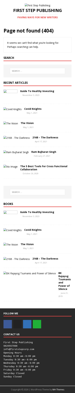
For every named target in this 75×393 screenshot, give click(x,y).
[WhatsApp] (37, 324)
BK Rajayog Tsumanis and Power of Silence (64, 281)
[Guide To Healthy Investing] (10, 98)
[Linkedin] (27, 324)
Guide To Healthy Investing (37, 91)
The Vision (27, 123)
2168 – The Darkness (45, 137)
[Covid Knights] (12, 109)
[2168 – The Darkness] (16, 137)
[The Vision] (10, 123)
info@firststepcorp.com (18, 349)
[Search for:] (37, 71)
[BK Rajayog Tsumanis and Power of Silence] (29, 273)
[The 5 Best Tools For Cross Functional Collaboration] (10, 166)
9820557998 (10, 346)
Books (8, 204)
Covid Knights (33, 108)
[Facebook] (7, 324)
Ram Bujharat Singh (43, 151)
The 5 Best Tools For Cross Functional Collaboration (43, 168)
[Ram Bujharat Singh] (16, 152)
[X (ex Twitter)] (17, 324)
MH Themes (58, 389)
